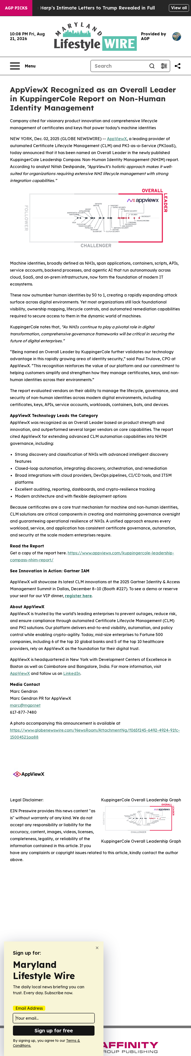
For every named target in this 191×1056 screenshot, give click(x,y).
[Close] (97, 947)
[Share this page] (177, 66)
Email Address (29, 1008)
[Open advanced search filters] (164, 66)
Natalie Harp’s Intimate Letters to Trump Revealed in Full (88, 8)
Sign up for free (54, 1030)
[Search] (152, 66)
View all (179, 7)
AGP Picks (16, 7)
